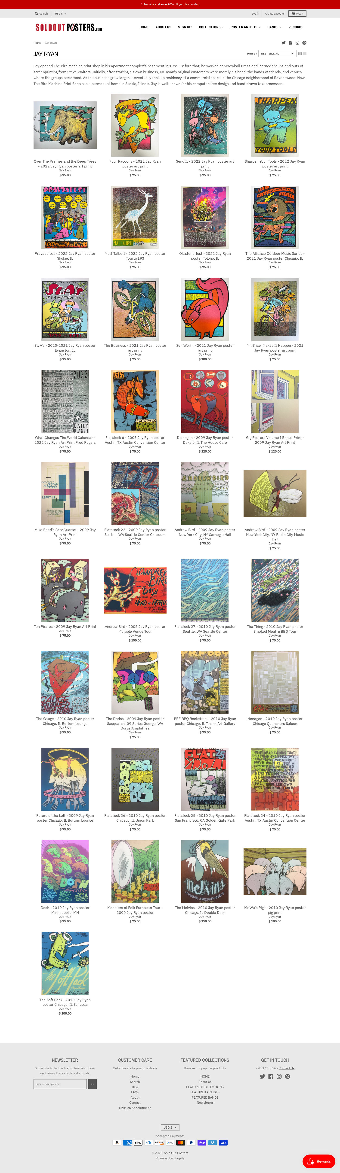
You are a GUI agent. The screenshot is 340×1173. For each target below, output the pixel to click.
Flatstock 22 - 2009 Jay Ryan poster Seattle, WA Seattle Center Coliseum (135, 532)
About (135, 1097)
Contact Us (286, 1068)
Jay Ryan (65, 170)
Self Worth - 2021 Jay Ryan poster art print (205, 348)
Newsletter (205, 1102)
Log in (255, 13)
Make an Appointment (135, 1108)
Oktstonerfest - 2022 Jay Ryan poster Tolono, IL (205, 256)
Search (135, 1082)
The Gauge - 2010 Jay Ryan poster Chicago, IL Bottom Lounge (65, 721)
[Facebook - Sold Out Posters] (290, 43)
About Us (205, 1082)
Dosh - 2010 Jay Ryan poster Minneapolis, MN (65, 910)
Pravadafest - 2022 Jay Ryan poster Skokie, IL (65, 256)
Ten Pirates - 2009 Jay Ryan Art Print (65, 626)
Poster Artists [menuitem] (244, 27)
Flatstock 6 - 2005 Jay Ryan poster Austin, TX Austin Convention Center (135, 440)
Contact (135, 1102)
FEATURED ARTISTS (204, 1092)
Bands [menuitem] (272, 27)
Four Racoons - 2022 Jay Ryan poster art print (135, 163)
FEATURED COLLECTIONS (205, 1087)
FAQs (135, 1092)
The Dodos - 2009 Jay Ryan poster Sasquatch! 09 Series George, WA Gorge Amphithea (135, 723)
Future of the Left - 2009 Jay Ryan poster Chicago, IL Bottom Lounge (65, 818)
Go (92, 1083)
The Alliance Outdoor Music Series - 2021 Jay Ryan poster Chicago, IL (275, 256)
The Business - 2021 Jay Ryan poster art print (135, 348)
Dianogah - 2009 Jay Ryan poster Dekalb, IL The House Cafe (205, 440)
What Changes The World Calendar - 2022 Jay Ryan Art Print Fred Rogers (65, 440)
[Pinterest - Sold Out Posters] (304, 43)
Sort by (252, 53)
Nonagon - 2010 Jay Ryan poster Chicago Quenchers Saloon (275, 721)
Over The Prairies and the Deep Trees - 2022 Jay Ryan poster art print (65, 163)
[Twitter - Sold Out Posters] (283, 43)
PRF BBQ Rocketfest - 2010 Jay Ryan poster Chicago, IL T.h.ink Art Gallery (205, 721)
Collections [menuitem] (210, 27)
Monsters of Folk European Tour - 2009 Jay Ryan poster (135, 910)
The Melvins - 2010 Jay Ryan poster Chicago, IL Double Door (205, 910)
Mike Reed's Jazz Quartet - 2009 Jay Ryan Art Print (65, 532)
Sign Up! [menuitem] (185, 27)
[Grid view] (300, 54)
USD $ (59, 13)
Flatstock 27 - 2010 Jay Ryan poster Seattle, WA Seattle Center (205, 629)
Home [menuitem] (144, 27)
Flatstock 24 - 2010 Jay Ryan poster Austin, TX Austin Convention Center (275, 818)
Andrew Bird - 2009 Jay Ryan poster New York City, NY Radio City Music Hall (275, 534)
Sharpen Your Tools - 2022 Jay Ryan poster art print (275, 163)
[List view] (304, 54)
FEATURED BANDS (205, 1097)
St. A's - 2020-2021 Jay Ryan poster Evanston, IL (65, 348)
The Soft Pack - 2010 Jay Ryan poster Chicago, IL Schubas (65, 1002)
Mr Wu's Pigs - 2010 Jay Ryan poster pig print (275, 910)
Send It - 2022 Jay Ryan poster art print (205, 163)
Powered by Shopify (170, 1158)
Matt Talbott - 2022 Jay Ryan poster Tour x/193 (135, 256)
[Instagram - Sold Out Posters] (297, 43)
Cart (299, 13)
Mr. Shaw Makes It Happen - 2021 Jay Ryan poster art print (275, 348)
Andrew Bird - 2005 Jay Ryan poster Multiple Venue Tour (135, 629)
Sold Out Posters (176, 1153)
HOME (205, 1076)
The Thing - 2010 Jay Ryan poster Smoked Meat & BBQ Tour (275, 629)
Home (37, 43)
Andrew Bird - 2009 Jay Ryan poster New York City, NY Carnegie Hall (205, 532)
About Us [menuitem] (163, 27)
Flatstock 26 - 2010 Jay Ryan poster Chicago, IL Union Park (135, 818)
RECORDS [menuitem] (295, 27)
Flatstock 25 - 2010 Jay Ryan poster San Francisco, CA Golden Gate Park (205, 818)
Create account (274, 13)
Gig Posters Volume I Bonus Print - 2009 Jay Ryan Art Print (275, 440)
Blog (135, 1087)
